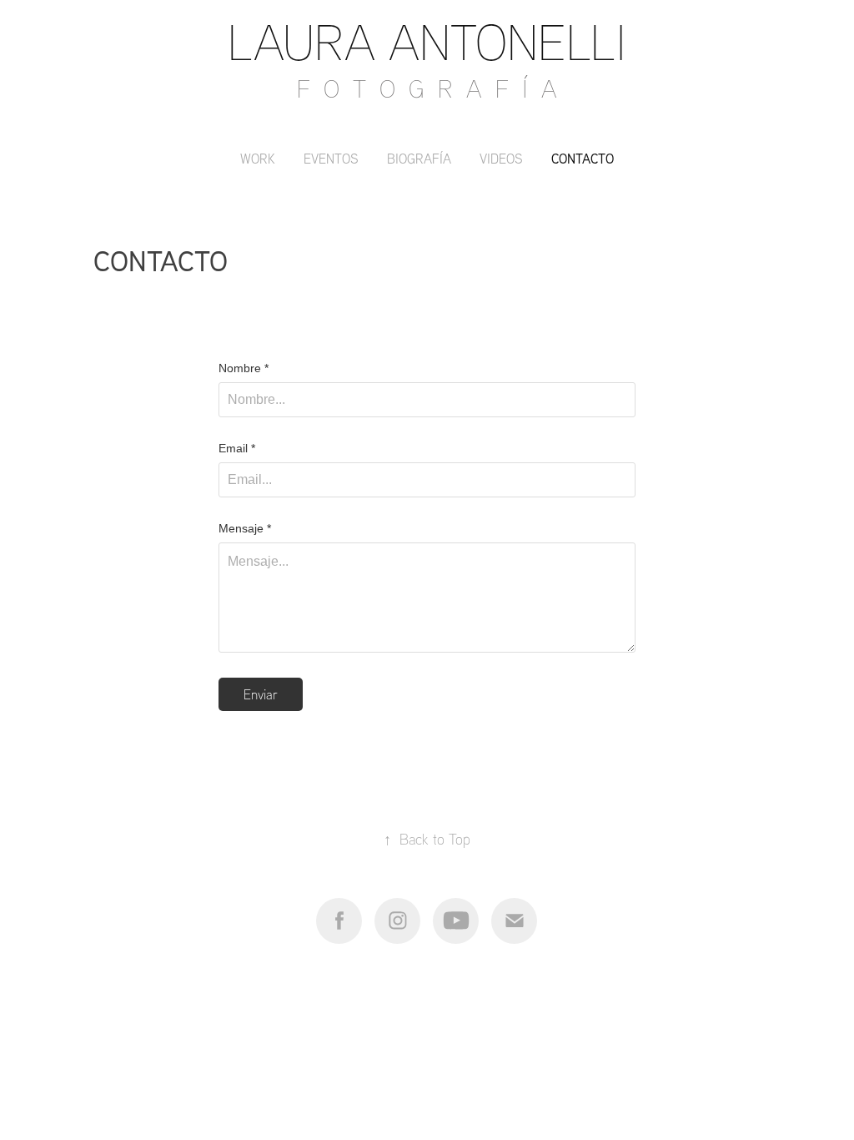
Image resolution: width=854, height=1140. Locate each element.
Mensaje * (245, 528)
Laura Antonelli (427, 41)
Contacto (582, 158)
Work (257, 158)
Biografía (419, 158)
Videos (501, 158)
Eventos (331, 158)
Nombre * (244, 368)
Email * (237, 448)
